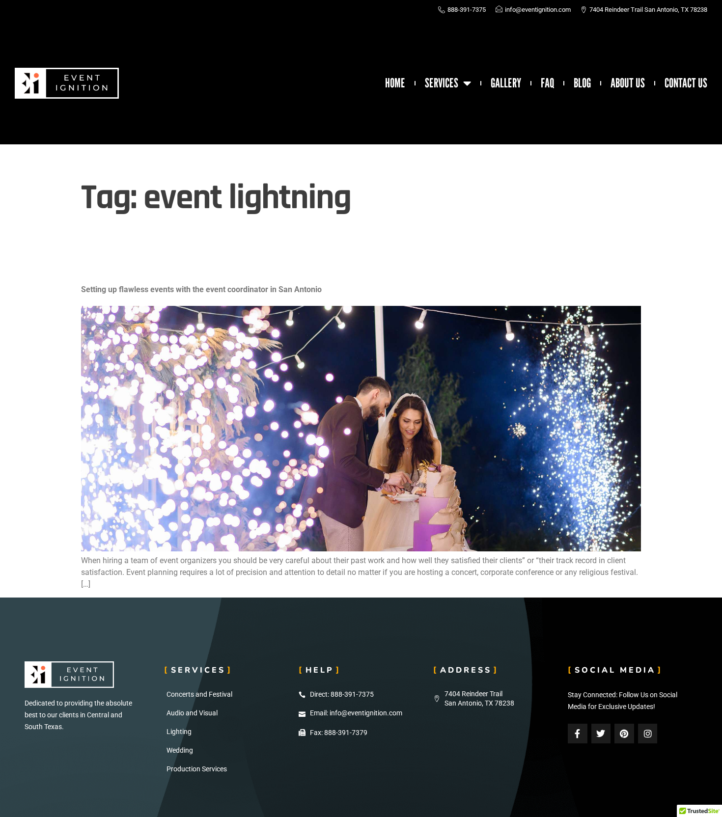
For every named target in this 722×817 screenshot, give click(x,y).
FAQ (547, 83)
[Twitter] (601, 733)
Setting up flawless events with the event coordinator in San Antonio (201, 289)
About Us (628, 83)
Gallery (506, 83)
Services (441, 83)
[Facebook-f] (577, 733)
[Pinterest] (624, 733)
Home (395, 83)
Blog (582, 83)
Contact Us (686, 83)
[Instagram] (648, 733)
